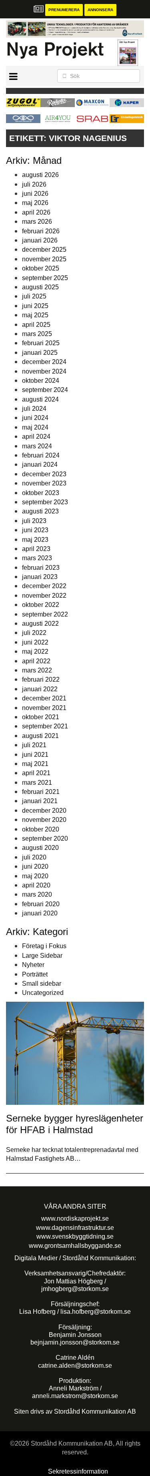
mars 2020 (37, 894)
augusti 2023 (40, 511)
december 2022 (44, 586)
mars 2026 (37, 221)
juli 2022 (34, 632)
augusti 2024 (40, 399)
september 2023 (45, 502)
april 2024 (36, 436)
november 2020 (44, 819)
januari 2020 (40, 913)
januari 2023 (40, 576)
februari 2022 (41, 679)
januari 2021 (40, 801)
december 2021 (44, 698)
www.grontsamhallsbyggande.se (75, 1245)
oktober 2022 (40, 604)
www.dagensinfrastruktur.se (75, 1227)
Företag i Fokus (44, 946)
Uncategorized (43, 992)
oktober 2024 (40, 380)
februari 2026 (41, 231)
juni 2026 (35, 193)
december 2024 (44, 361)
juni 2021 (35, 754)
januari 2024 (40, 464)
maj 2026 (35, 202)
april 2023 (36, 548)
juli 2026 (34, 184)
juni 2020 (35, 866)
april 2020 (36, 885)
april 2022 (36, 661)
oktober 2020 (40, 829)
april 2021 (36, 773)
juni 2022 (35, 642)
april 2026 (36, 212)
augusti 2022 (40, 623)
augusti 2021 (40, 735)
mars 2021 (37, 782)
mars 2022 (37, 670)
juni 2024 (35, 417)
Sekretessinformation (78, 1471)
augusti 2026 (40, 174)
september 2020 (45, 838)
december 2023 (44, 474)
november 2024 (44, 371)
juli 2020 (34, 857)
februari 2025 (41, 343)
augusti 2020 (40, 847)
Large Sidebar (42, 955)
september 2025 (45, 278)
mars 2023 (37, 558)
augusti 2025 (40, 287)
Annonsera (100, 10)
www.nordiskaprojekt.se (75, 1218)
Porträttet (35, 974)
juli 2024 (34, 408)
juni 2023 (35, 530)
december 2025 (44, 249)
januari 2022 (40, 689)
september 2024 (45, 389)
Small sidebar (41, 983)
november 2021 (44, 707)
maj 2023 (35, 539)
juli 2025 (34, 296)
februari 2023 (41, 567)
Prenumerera (64, 10)
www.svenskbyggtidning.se (75, 1236)
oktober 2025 (40, 268)
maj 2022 (35, 651)
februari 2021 (41, 791)
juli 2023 (34, 520)
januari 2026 (40, 240)
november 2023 (44, 483)
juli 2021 (34, 745)
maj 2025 (35, 315)
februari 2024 (41, 455)
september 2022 (45, 614)
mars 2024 (37, 446)
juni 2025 (35, 305)
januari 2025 (40, 352)
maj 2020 (35, 876)
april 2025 (36, 324)
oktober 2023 (40, 492)
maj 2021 (35, 763)
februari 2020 (41, 904)
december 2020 (44, 810)
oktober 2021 (40, 717)
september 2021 (45, 726)
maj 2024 (35, 427)
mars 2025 (37, 333)
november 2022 (44, 595)
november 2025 (44, 259)
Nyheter (33, 964)
